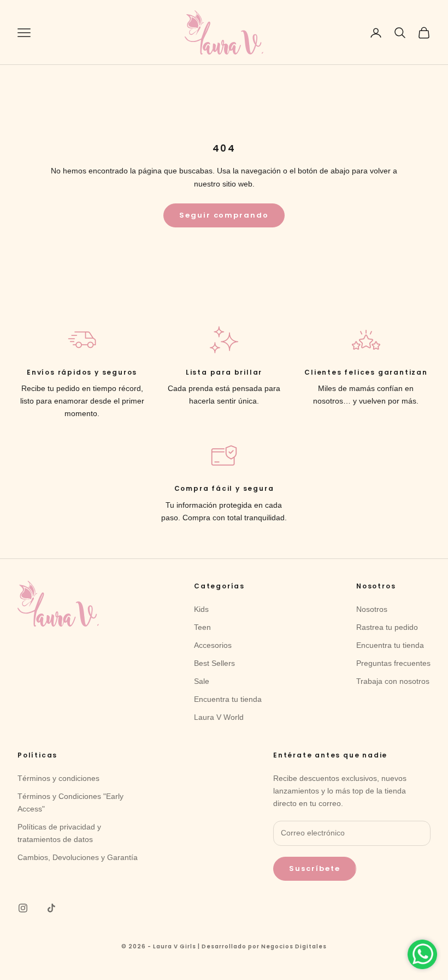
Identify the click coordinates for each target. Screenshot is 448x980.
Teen (202, 627)
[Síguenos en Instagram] (22, 908)
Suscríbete (314, 868)
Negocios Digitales (294, 946)
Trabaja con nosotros (392, 681)
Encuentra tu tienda (228, 699)
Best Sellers (214, 663)
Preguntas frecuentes (393, 663)
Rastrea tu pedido (387, 627)
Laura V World (219, 717)
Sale (201, 681)
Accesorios (213, 645)
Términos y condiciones (58, 778)
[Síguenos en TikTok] (51, 908)
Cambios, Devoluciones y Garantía (77, 857)
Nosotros (371, 609)
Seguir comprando (224, 215)
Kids (201, 609)
